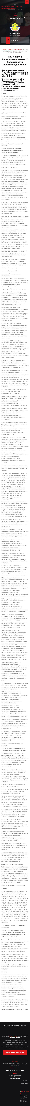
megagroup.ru (24, 1083)
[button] (15, 1052)
